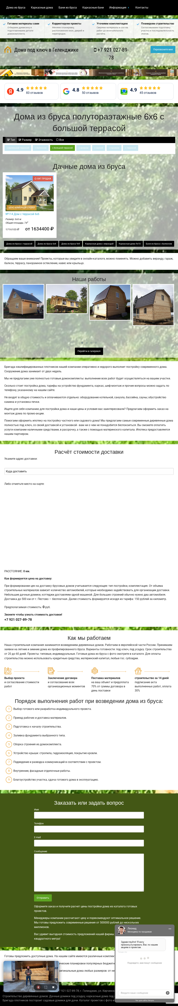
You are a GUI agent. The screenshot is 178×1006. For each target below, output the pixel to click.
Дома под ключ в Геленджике (45, 50)
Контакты (141, 7)
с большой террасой (62, 148)
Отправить (43, 897)
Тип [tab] (12, 139)
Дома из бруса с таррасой (19, 244)
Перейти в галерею (89, 351)
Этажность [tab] (45, 139)
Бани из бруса (68, 7)
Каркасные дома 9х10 (130, 244)
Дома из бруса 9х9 (70, 244)
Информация (117, 7)
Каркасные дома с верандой (99, 244)
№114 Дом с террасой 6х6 (22, 214)
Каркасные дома (42, 7)
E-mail (37, 837)
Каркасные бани (93, 7)
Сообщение (40, 851)
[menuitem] (15, 7)
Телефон (39, 823)
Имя (36, 809)
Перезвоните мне (163, 49)
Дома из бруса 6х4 (47, 244)
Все (61, 139)
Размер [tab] (26, 139)
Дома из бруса (15, 7)
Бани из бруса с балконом (159, 244)
